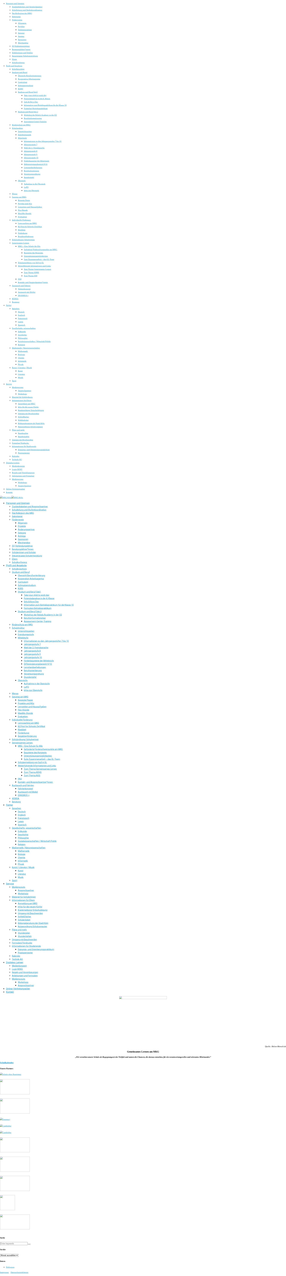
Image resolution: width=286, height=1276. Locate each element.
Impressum (4, 1272)
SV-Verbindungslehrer (21, 46)
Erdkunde (22, 331)
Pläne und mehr (18, 430)
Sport (14, 381)
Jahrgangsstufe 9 (30, 154)
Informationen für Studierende (24, 446)
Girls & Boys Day (31, 102)
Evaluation (22, 217)
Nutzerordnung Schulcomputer (30, 427)
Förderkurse (22, 233)
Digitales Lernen (12, 463)
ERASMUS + (23, 295)
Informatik (22, 361)
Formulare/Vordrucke (20, 443)
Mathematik (23, 351)
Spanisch (21, 325)
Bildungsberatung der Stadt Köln (31, 423)
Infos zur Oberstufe (31, 190)
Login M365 (17, 469)
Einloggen (10, 1267)
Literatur (21, 374)
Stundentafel (29, 177)
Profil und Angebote (14, 66)
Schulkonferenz (18, 62)
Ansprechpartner (24, 390)
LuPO (26, 187)
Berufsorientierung (31, 171)
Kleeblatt (21, 230)
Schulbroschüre (18, 69)
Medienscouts (17, 387)
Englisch (21, 315)
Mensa (14, 194)
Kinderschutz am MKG (21, 125)
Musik (20, 377)
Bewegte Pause (24, 200)
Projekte (21, 26)
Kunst (20, 371)
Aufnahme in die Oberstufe (34, 184)
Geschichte (22, 335)
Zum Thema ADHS (31, 272)
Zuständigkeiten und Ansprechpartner (27, 7)
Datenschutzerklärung (19, 1272)
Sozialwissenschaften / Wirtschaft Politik (34, 341)
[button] (29, 1244)
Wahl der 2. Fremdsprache (34, 148)
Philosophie (23, 338)
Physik (20, 364)
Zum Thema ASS (30, 276)
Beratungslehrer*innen (21, 49)
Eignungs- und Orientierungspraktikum (34, 450)
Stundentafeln (23, 436)
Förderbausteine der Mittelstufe (36, 161)
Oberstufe (22, 181)
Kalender (15, 456)
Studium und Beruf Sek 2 (28, 112)
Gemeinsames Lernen (20, 243)
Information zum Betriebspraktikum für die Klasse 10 (45, 105)
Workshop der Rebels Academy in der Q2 (40, 115)
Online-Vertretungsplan (15, 489)
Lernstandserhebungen (33, 167)
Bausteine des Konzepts (33, 253)
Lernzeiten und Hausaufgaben (30, 207)
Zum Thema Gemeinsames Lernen (37, 269)
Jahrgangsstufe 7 (30, 144)
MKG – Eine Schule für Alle (29, 246)
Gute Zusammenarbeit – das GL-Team (39, 259)
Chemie (21, 358)
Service (9, 384)
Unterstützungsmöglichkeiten (36, 256)
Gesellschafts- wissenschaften (24, 328)
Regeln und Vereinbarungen (23, 473)
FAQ (19, 279)
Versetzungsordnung (32, 174)
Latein (20, 322)
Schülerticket (23, 420)
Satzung (21, 33)
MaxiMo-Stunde (24, 213)
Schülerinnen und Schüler (22, 53)
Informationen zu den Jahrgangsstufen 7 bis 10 (42, 141)
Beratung (15, 302)
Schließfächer (23, 417)
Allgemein (22, 23)
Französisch (22, 318)
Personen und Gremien (15, 3)
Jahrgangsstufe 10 (31, 158)
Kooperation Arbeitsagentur (29, 79)
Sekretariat (16, 17)
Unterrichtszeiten (25, 131)
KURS (20, 89)
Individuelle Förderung (21, 220)
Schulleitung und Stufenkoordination (27, 10)
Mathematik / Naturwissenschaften (26, 348)
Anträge (21, 36)
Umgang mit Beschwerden (28, 413)
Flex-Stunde (23, 210)
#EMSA (15, 299)
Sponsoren (22, 39)
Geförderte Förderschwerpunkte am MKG (40, 249)
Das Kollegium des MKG (22, 13)
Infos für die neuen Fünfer (28, 407)
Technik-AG (17, 459)
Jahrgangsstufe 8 (30, 151)
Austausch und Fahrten (21, 286)
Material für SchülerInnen (22, 397)
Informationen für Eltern (21, 400)
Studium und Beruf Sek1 (28, 92)
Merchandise (23, 43)
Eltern (14, 59)
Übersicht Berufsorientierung (29, 76)
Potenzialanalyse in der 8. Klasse (37, 99)
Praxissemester (24, 453)
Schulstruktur (17, 128)
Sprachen (15, 308)
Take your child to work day (35, 95)
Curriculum (22, 82)
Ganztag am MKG (19, 197)
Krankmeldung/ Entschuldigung (31, 410)
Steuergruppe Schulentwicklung (25, 56)
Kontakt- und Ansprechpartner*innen (33, 282)
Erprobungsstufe (24, 135)
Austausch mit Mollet (26, 292)
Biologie (21, 354)
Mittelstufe (22, 138)
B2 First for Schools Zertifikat (30, 226)
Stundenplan (23, 433)
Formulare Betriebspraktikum (36, 108)
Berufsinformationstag (33, 118)
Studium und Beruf (19, 72)
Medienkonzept (18, 466)
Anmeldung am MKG (26, 404)
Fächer (8, 305)
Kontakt (9, 492)
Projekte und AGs (25, 204)
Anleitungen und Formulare (23, 476)
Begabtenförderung (26, 236)
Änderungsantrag (25, 30)
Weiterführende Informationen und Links (34, 266)
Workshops (22, 394)
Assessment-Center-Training (35, 121)
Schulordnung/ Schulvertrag (23, 240)
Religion (21, 345)
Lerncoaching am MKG (27, 223)
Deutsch (21, 312)
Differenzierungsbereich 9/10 (35, 164)
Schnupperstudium (25, 85)
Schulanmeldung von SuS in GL (31, 263)
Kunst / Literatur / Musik (22, 368)
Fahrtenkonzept (24, 289)
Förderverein (17, 20)
